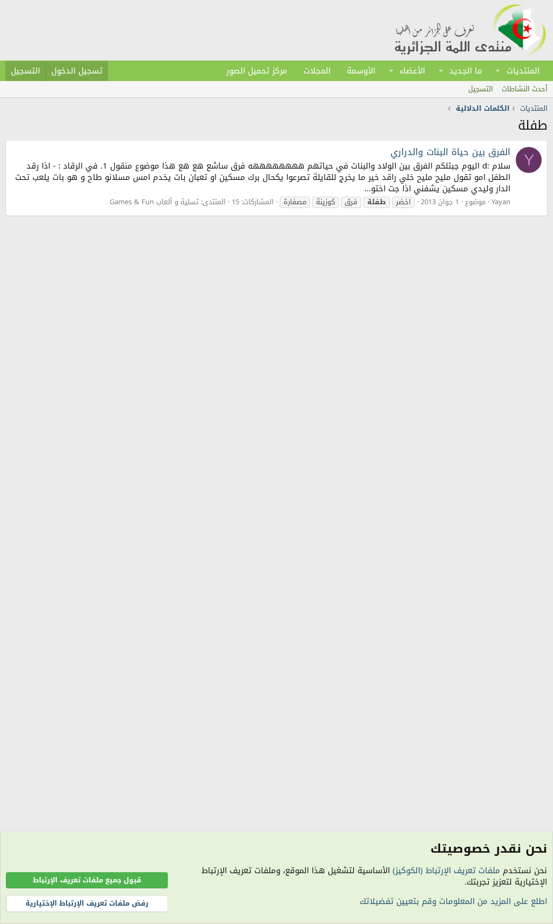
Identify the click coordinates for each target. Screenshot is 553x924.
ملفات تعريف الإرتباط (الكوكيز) (446, 870)
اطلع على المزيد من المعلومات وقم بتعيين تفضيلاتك (453, 901)
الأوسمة (361, 70)
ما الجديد (465, 70)
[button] (497, 71)
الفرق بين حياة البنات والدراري (450, 151)
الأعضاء (412, 70)
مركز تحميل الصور (256, 70)
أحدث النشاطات (525, 89)
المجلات (317, 70)
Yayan (500, 202)
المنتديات (523, 70)
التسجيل (480, 89)
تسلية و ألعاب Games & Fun (154, 202)
